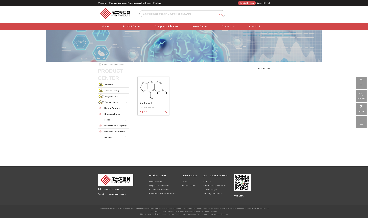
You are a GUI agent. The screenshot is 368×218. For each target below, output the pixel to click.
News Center (199, 26)
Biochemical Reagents (159, 189)
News (184, 181)
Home (105, 26)
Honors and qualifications (214, 185)
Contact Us (228, 26)
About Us (207, 181)
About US (254, 26)
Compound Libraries (166, 26)
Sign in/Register (247, 3)
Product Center (131, 26)
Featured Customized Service (162, 193)
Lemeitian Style (210, 189)
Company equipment (212, 193)
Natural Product (156, 181)
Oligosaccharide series (159, 185)
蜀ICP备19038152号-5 (149, 214)
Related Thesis (189, 185)
